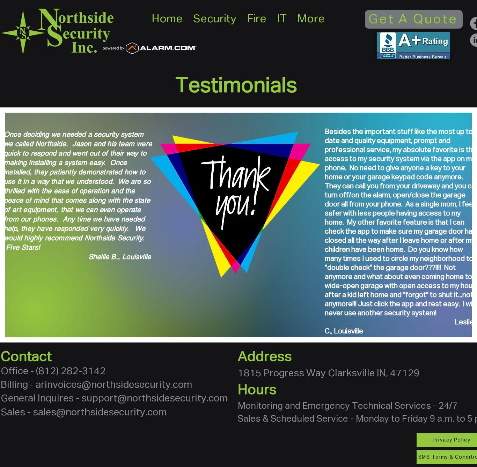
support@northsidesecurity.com (154, 399)
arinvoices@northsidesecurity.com (114, 385)
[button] (215, 19)
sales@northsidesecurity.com (100, 412)
